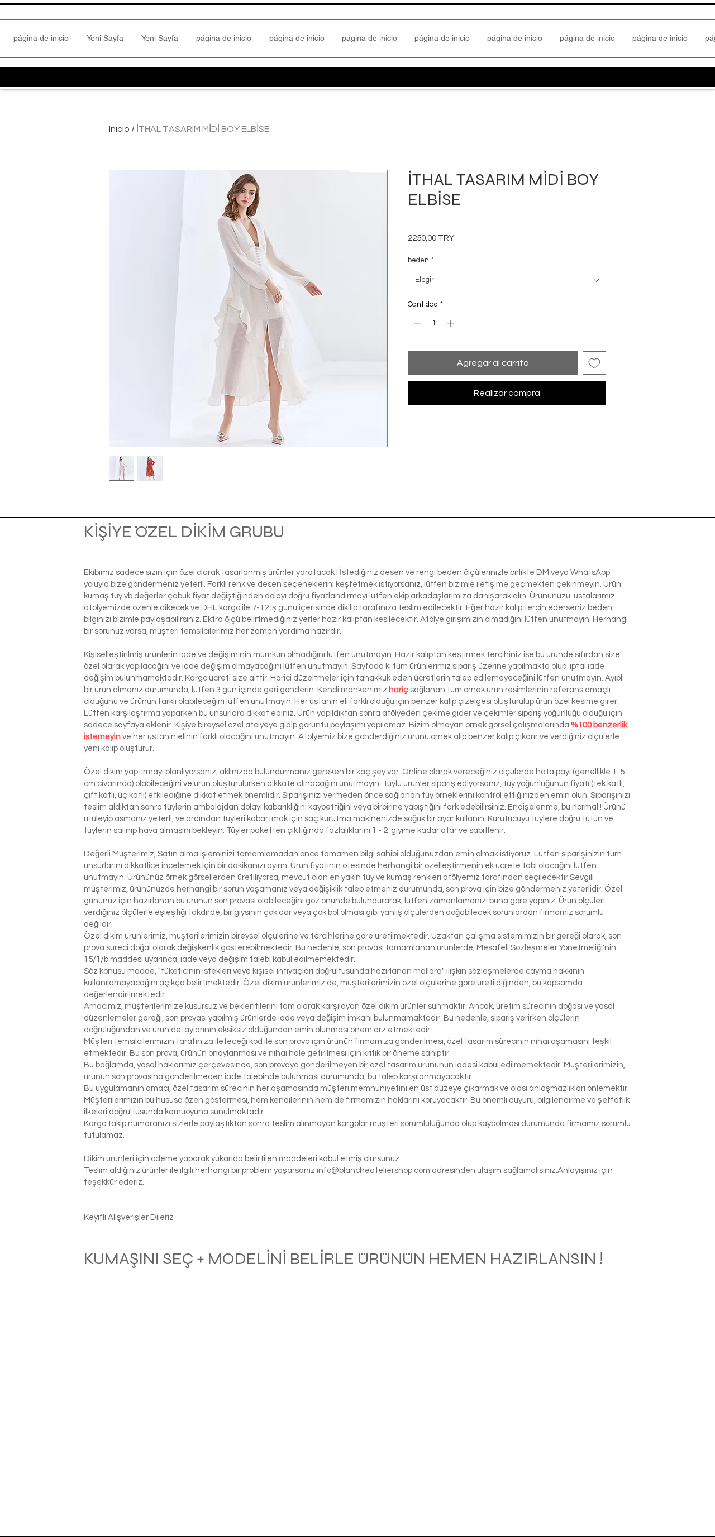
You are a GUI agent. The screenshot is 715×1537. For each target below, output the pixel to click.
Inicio (119, 129)
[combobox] (507, 280)
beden (421, 260)
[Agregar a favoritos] (594, 363)
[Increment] (451, 323)
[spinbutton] (434, 323)
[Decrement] (416, 323)
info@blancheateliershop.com (373, 1170)
